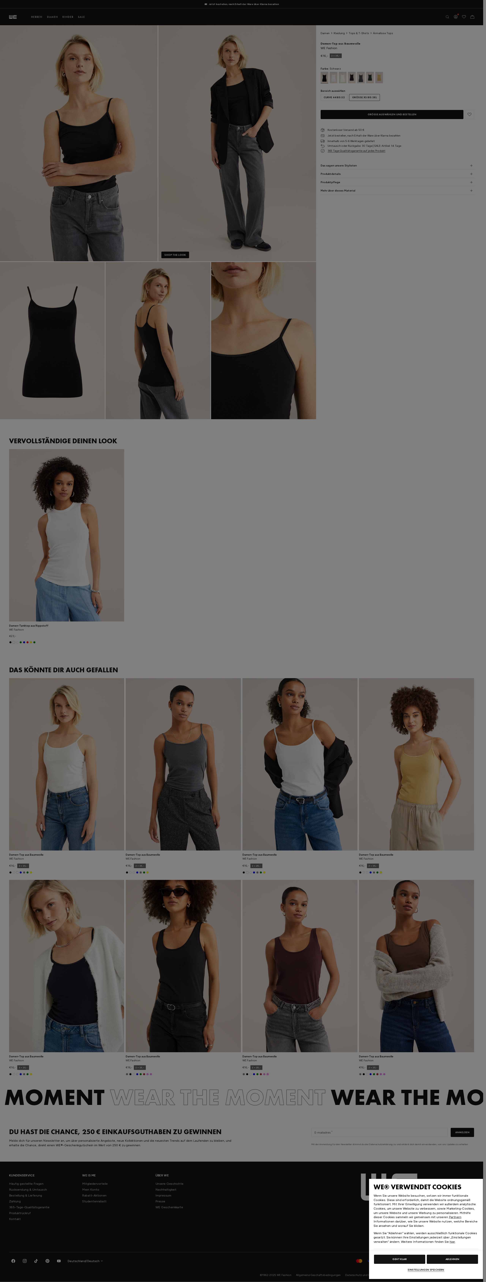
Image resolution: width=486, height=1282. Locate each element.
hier (452, 1242)
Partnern (455, 1217)
